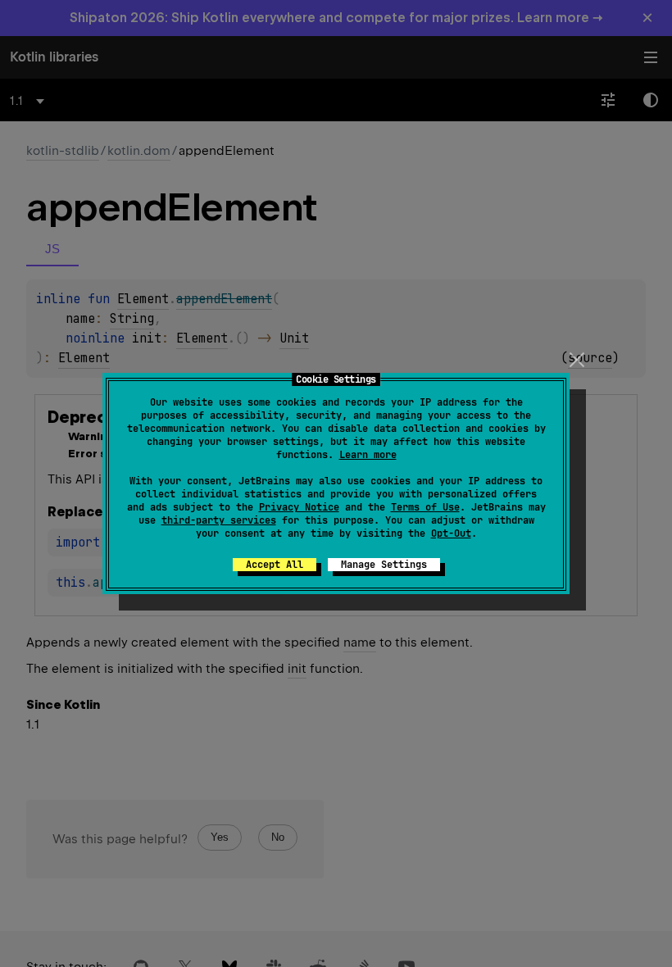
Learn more (368, 454)
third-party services (218, 520)
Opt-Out (451, 533)
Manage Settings (384, 564)
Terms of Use (425, 507)
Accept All (274, 564)
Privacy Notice (299, 507)
